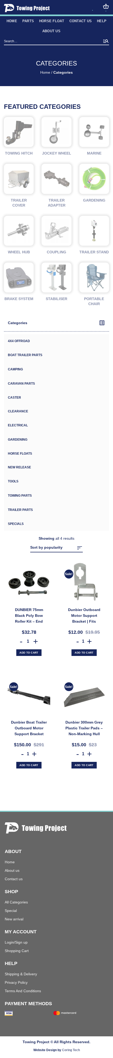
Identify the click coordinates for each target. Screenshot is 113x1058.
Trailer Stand (94, 252)
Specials (16, 524)
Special (11, 910)
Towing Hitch (19, 153)
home (12, 21)
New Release (19, 467)
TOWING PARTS (20, 495)
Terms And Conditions (23, 991)
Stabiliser (56, 299)
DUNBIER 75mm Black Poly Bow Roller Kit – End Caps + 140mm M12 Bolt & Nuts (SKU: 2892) (29, 616)
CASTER (14, 397)
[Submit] (106, 41)
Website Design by (56, 1050)
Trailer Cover (19, 202)
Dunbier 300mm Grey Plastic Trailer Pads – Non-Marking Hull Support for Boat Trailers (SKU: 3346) (84, 728)
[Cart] (106, 6)
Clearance (18, 411)
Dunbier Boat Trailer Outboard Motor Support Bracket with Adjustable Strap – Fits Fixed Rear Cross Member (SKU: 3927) (29, 728)
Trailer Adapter (56, 202)
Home (45, 73)
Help (101, 21)
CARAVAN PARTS (21, 383)
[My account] (92, 7)
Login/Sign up (16, 942)
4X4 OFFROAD (19, 341)
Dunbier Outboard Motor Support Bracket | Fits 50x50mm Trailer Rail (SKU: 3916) (84, 616)
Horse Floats (20, 453)
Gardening (94, 200)
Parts (28, 21)
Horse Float (51, 21)
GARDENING (17, 439)
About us (12, 870)
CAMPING (15, 369)
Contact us (80, 21)
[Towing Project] (36, 8)
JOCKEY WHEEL (56, 153)
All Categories (16, 902)
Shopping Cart (17, 951)
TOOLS (13, 481)
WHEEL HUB (19, 252)
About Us (51, 31)
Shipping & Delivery (21, 974)
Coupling (56, 252)
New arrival (14, 919)
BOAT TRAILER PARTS (25, 355)
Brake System (18, 299)
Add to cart (28, 652)
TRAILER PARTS (20, 510)
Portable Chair (94, 301)
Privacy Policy (16, 982)
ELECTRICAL (18, 425)
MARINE (94, 153)
